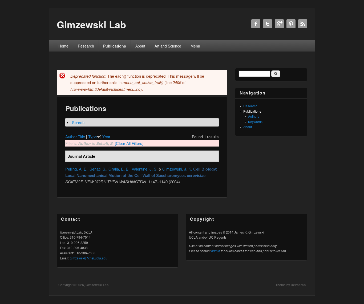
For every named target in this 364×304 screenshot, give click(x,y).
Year (106, 136)
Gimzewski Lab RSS (302, 23)
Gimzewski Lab (97, 284)
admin (215, 250)
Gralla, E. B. (119, 169)
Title (81, 136)
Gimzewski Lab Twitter (267, 23)
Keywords (255, 121)
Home (63, 46)
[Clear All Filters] (129, 143)
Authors (253, 116)
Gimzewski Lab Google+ (279, 23)
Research (86, 46)
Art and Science (168, 46)
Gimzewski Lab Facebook (255, 23)
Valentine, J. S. (144, 169)
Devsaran (298, 284)
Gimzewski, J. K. (177, 169)
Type (92, 136)
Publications (114, 46)
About (140, 46)
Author (71, 136)
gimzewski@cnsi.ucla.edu (88, 258)
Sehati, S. (98, 169)
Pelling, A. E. (76, 169)
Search (78, 122)
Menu (195, 46)
